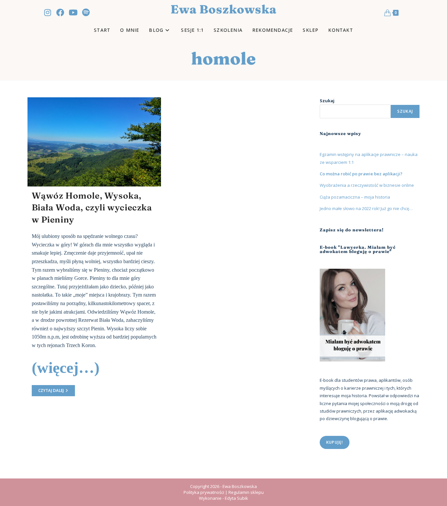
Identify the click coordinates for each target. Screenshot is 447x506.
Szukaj (327, 101)
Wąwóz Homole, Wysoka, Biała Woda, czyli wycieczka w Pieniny (92, 207)
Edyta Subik (236, 498)
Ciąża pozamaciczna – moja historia (355, 197)
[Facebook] (60, 12)
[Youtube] (73, 12)
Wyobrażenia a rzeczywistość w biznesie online (367, 185)
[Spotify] (86, 12)
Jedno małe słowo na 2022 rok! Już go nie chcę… (366, 208)
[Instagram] (47, 12)
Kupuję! (334, 442)
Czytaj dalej (56, 389)
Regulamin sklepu (246, 492)
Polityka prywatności (204, 492)
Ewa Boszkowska (223, 9)
